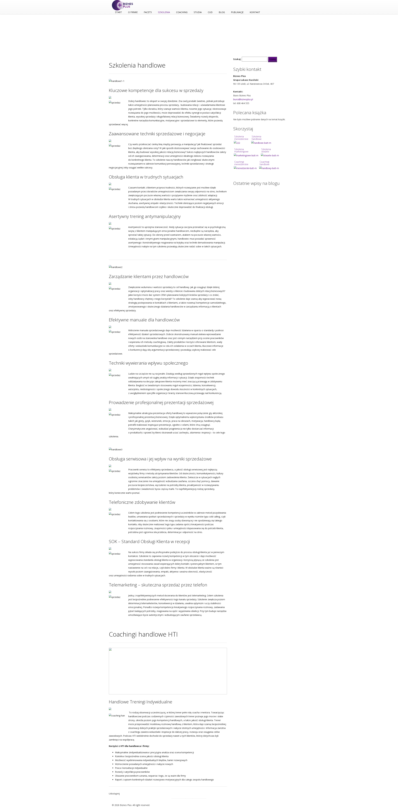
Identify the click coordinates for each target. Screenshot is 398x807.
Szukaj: (237, 59)
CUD (210, 12)
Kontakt (255, 12)
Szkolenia (164, 12)
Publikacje (237, 12)
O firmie (133, 12)
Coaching (181, 12)
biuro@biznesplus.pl (243, 99)
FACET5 (148, 12)
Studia (198, 12)
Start (118, 12)
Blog (222, 12)
